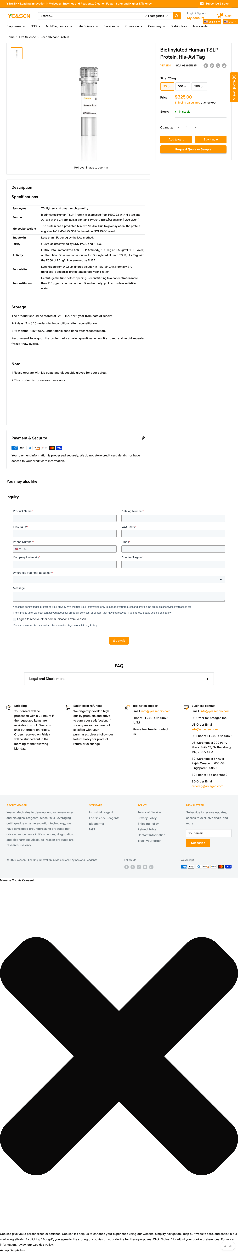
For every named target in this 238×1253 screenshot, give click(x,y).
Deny (13, 1250)
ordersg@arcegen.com (207, 786)
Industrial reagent (101, 812)
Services (109, 26)
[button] (119, 1057)
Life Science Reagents (104, 818)
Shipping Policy (148, 823)
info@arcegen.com (205, 729)
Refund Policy (147, 829)
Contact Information (151, 835)
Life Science (86, 26)
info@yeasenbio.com (155, 711)
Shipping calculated (187, 102)
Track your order (149, 840)
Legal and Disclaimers (46, 679)
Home (10, 37)
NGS (34, 26)
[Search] (177, 15)
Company (154, 26)
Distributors (179, 26)
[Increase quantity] (195, 127)
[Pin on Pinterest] (212, 65)
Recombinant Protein (54, 37)
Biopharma (13, 26)
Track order (201, 26)
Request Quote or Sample (193, 149)
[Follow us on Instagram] (139, 867)
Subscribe (198, 843)
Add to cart (176, 139)
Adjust (21, 1250)
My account (195, 18)
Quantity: (166, 127)
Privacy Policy (147, 818)
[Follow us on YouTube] (145, 867)
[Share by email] (224, 65)
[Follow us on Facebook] (126, 867)
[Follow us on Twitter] (132, 867)
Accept (5, 1250)
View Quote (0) (234, 87)
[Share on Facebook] (206, 65)
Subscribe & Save (217, 3)
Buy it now (211, 139)
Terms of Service (149, 812)
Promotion (132, 26)
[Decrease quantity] (178, 127)
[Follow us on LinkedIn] (151, 867)
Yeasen (165, 65)
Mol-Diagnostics (57, 26)
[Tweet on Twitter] (218, 65)
